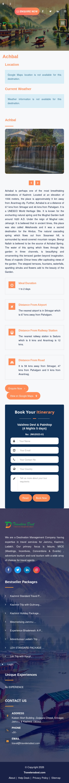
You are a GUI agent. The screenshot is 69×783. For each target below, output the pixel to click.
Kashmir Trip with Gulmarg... (25, 604)
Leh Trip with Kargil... (21, 656)
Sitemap (55, 777)
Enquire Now (28, 11)
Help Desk (24, 777)
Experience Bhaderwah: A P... (26, 630)
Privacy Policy (40, 777)
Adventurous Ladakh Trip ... (25, 639)
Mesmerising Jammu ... (23, 621)
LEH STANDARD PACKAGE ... (27, 647)
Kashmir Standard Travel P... (25, 596)
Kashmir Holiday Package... (25, 613)
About (12, 777)
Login (10, 664)
